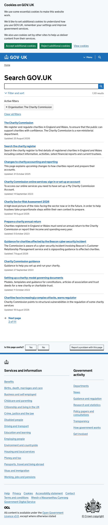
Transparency (81, 421)
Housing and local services (19, 451)
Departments (81, 386)
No (45, 347)
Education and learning (17, 432)
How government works (87, 427)
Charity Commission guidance (22, 261)
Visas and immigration (16, 470)
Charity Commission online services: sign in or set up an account (42, 181)
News (76, 392)
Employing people (14, 438)
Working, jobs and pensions (19, 477)
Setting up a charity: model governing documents (33, 277)
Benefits (9, 381)
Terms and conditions (16, 497)
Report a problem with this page (86, 347)
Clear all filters (12, 114)
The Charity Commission (18, 122)
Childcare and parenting (18, 400)
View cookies (81, 45)
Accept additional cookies (21, 45)
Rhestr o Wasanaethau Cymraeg (49, 497)
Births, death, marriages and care (23, 388)
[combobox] (51, 86)
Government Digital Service (19, 501)
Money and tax (12, 457)
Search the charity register (20, 146)
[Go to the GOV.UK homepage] (15, 57)
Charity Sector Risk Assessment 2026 (26, 201)
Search (101, 86)
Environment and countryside (21, 445)
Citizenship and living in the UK (21, 407)
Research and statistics (87, 405)
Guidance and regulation (87, 398)
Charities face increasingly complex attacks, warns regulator (40, 297)
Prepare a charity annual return (22, 221)
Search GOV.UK (37, 77)
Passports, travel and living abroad (24, 464)
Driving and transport (16, 426)
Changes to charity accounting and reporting (31, 161)
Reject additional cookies (55, 45)
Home (7, 65)
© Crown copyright (93, 516)
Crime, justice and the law (19, 413)
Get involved (80, 434)
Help (7, 493)
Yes (32, 347)
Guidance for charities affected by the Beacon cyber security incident (45, 241)
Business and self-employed (20, 394)
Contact (70, 493)
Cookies (28, 493)
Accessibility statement (49, 493)
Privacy (17, 493)
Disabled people (13, 419)
